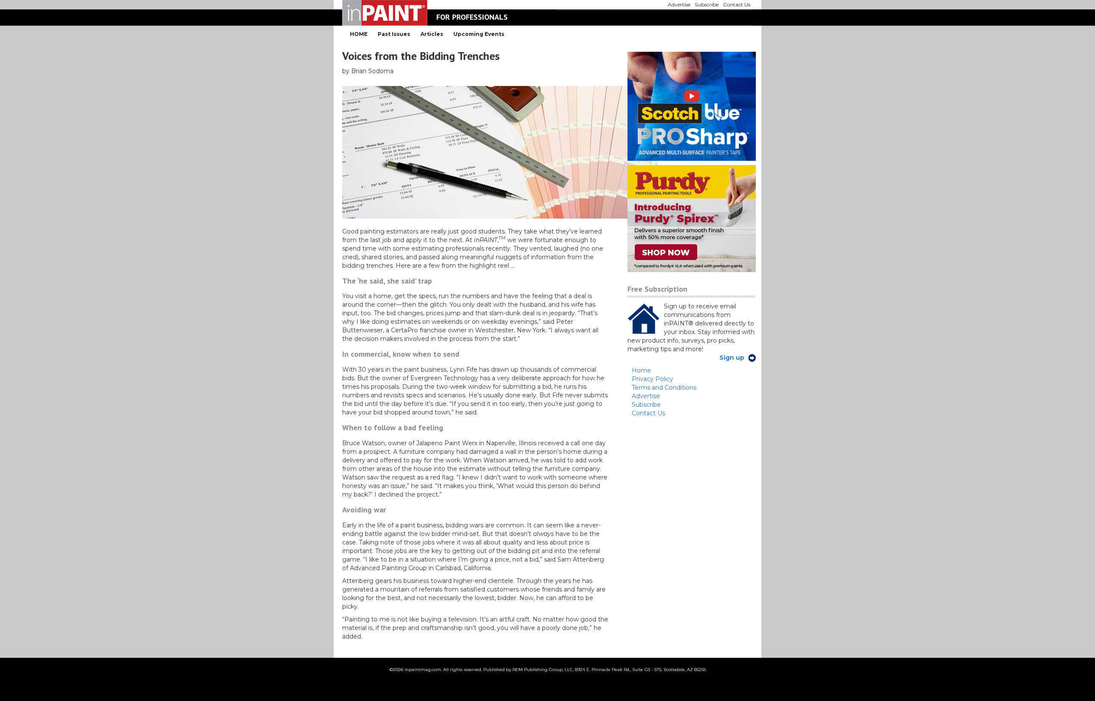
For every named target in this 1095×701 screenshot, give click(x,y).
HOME (358, 34)
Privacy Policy (652, 379)
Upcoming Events (478, 34)
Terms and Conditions (664, 387)
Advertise (646, 396)
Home (641, 370)
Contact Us (648, 413)
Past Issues (394, 34)
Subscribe (646, 404)
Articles (431, 34)
